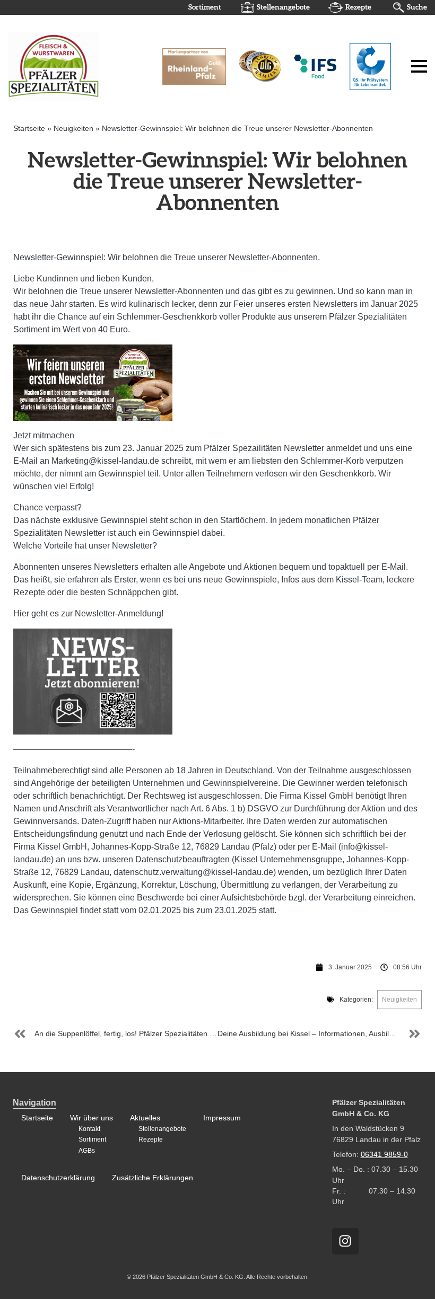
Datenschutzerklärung (58, 1178)
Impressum (222, 1118)
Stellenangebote (283, 7)
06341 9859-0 (384, 1155)
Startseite (29, 128)
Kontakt (89, 1129)
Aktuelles (145, 1118)
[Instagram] (345, 1241)
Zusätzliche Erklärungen (152, 1178)
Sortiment (204, 7)
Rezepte (358, 7)
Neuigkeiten (73, 128)
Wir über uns (91, 1118)
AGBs (87, 1150)
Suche (417, 7)
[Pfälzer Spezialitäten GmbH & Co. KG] (76, 65)
